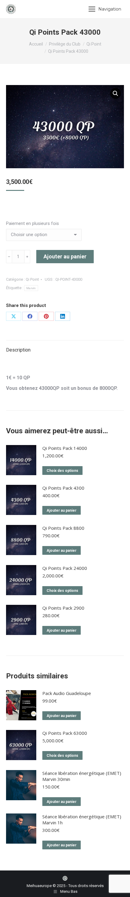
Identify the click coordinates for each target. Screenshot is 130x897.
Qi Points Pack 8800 (63, 528)
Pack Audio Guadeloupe (66, 693)
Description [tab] (18, 350)
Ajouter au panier (65, 256)
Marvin (31, 288)
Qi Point (32, 279)
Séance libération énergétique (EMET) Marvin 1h (81, 819)
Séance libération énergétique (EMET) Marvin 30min (81, 776)
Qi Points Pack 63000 (64, 733)
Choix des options (62, 471)
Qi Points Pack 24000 (64, 568)
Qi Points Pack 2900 (63, 608)
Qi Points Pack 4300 (63, 488)
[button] (115, 93)
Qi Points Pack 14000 (64, 448)
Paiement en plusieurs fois (32, 223)
